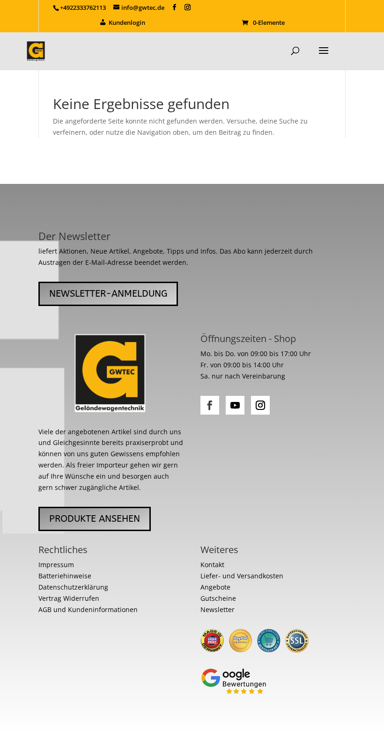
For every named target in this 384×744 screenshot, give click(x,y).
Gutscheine (218, 598)
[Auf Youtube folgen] (235, 405)
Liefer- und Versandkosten (241, 575)
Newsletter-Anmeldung (108, 293)
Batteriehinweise (64, 575)
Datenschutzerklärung (73, 587)
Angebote (215, 587)
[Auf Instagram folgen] (260, 405)
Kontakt (212, 564)
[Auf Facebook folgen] (209, 405)
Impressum (56, 564)
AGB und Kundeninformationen (88, 609)
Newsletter (217, 609)
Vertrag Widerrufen (68, 598)
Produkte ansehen (94, 518)
